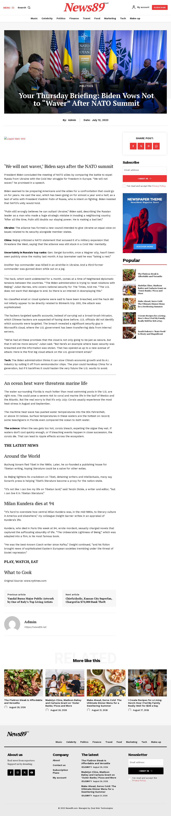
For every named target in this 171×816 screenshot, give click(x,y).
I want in (143, 178)
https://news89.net (35, 627)
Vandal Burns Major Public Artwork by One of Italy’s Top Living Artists (31, 600)
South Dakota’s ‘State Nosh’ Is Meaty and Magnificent (152, 332)
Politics (86, 86)
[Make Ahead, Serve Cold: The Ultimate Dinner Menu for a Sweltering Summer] (129, 304)
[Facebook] (133, 146)
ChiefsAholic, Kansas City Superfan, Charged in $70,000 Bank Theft (89, 600)
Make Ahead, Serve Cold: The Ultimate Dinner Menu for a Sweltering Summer (151, 304)
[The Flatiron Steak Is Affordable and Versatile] (129, 275)
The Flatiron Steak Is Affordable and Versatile (150, 275)
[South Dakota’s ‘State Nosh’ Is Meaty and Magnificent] (129, 333)
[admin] (12, 624)
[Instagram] (18, 772)
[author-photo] (6, 707)
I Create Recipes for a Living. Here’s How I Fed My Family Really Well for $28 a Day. (152, 318)
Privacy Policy (158, 186)
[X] (141, 146)
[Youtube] (32, 772)
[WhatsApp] (156, 146)
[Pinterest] (148, 146)
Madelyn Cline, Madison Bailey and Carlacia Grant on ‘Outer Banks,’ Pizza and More (152, 289)
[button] (25, 7)
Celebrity (86, 767)
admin (72, 120)
